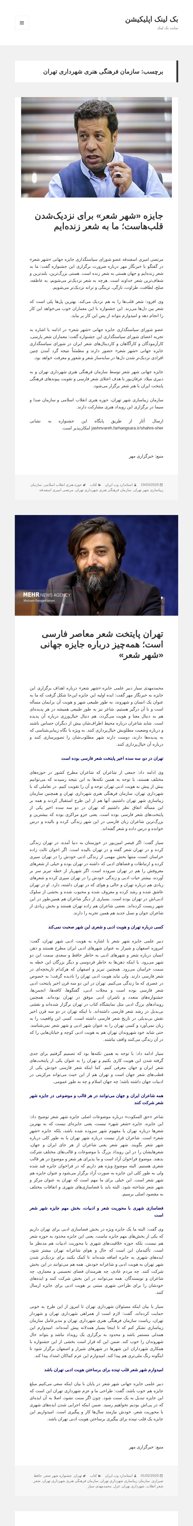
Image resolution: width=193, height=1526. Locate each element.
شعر (37, 1481)
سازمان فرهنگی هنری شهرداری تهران (103, 490)
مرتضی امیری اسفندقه (56, 490)
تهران (78, 1476)
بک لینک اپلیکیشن (151, 19)
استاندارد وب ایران (119, 485)
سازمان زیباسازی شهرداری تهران (125, 1481)
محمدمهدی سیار (100, 1486)
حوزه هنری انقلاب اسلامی (63, 485)
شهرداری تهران (133, 1486)
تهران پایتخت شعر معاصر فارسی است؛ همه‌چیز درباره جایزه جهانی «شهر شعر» (101, 644)
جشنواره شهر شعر (58, 1476)
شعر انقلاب (155, 1486)
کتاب (93, 485)
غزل (117, 1486)
